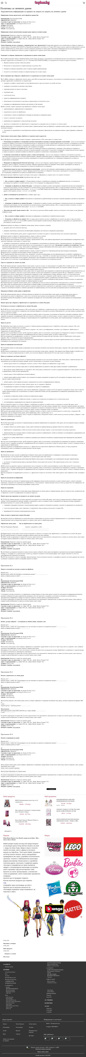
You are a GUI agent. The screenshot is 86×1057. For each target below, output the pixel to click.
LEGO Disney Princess (11, 1000)
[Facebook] (46, 1030)
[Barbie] (73, 868)
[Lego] (73, 847)
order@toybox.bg (55, 1023)
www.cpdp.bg (16, 42)
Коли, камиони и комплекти (53, 971)
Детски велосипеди (10, 990)
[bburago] (54, 909)
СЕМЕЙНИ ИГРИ (9, 981)
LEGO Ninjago (9, 998)
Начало (5, 1024)
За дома (47, 1006)
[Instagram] (53, 1030)
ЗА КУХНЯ (49, 1010)
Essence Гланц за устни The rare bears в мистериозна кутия (68, 810)
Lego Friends (9, 1004)
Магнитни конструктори (10, 979)
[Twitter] (49, 1030)
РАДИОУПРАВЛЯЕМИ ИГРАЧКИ (55, 969)
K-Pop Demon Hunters (10, 972)
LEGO (6, 995)
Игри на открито (51, 981)
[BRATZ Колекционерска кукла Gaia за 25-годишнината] (7, 803)
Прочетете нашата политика (43, 1049)
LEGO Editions (50, 991)
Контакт (18, 1030)
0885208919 (54, 1026)
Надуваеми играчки (10, 991)
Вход (4, 1034)
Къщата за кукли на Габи (53, 965)
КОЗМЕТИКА (49, 1003)
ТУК (4, 883)
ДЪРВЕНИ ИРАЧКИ (51, 993)
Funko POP (49, 997)
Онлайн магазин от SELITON (43, 1055)
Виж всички (6, 956)
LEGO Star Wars (9, 997)
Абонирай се (8, 831)
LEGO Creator (9, 1007)
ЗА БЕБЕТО (6, 964)
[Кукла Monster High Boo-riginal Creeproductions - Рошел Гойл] (48, 822)
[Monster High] (54, 847)
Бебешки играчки (9, 966)
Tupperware (49, 1008)
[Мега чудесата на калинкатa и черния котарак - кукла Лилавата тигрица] (7, 813)
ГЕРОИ (49, 972)
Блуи (6, 974)
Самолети (49, 977)
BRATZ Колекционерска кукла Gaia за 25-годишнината (26, 801)
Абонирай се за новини (10, 953)
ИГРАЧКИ (6, 969)
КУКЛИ (8, 987)
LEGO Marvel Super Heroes (12, 1005)
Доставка (31, 1035)
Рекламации (6, 1027)
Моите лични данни (43, 1051)
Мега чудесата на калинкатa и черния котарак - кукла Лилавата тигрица (28, 811)
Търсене (18, 1034)
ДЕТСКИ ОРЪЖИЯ (51, 974)
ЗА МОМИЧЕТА (9, 985)
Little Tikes (8, 993)
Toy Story (7, 975)
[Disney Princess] (54, 868)
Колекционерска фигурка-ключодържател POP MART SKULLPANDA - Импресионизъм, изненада (67, 800)
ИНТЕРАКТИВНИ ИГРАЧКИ (54, 963)
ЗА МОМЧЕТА (49, 968)
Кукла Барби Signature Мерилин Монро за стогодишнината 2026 (26, 820)
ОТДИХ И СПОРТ (50, 979)
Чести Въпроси (20, 1024)
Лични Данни (32, 1024)
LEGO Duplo (50, 990)
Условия (31, 1027)
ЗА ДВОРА (49, 1012)
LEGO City (8, 1008)
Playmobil (48, 995)
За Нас (4, 1030)
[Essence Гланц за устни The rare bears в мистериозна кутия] (48, 812)
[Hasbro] (54, 889)
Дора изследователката (52, 964)
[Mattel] (73, 909)
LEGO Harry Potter (10, 1003)
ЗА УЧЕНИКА (49, 1000)
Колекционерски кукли (10, 977)
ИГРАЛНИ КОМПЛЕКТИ (12, 988)
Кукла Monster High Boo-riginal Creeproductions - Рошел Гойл (68, 820)
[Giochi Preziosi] (73, 888)
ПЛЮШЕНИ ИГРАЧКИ (10, 983)
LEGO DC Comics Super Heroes (13, 1001)
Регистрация (19, 1027)
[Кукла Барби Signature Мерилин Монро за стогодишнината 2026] (7, 823)
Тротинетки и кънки (52, 982)
